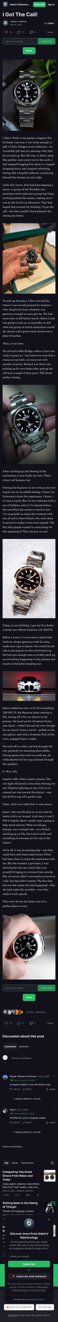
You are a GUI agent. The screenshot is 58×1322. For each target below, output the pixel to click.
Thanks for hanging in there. (18, 1211)
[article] (29, 1183)
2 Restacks (40, 1012)
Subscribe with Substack (31, 1276)
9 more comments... (13, 1146)
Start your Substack (21, 1307)
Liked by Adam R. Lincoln (23, 1080)
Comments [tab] (10, 1046)
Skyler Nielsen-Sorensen (23, 1076)
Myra (12, 1109)
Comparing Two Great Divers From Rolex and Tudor (18, 1175)
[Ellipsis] (53, 1076)
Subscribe (39, 4)
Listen (51, 23)
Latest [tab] (14, 1162)
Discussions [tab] (27, 1162)
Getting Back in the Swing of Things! (20, 1204)
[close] (48, 1219)
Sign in (51, 4)
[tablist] (16, 1046)
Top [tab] (6, 1162)
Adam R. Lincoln (18, 21)
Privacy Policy (39, 1290)
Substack (13, 1315)
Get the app (44, 1307)
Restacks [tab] (24, 1046)
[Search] (52, 1163)
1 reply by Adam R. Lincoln (27, 1098)
